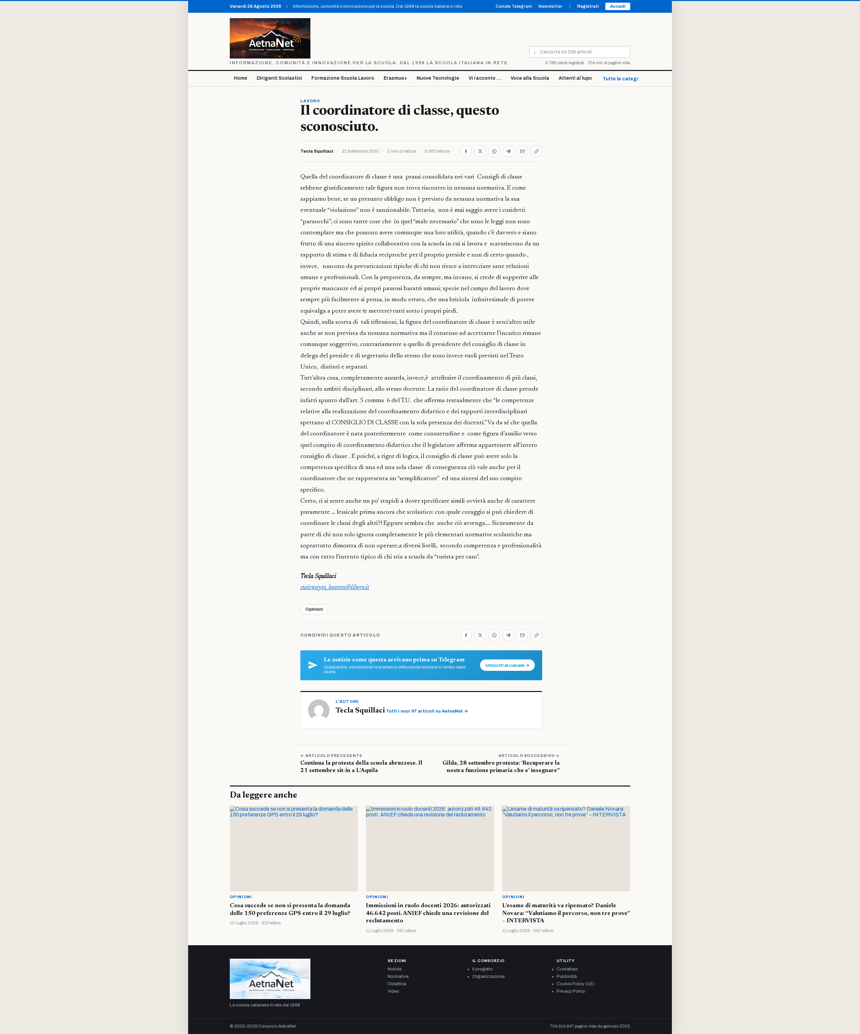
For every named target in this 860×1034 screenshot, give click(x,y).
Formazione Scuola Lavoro (342, 78)
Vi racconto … (485, 78)
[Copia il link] (536, 151)
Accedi (618, 6)
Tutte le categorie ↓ (626, 78)
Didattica (397, 984)
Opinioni (314, 609)
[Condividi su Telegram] (508, 151)
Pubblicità (567, 976)
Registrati (588, 6)
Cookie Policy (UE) (576, 984)
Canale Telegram (514, 6)
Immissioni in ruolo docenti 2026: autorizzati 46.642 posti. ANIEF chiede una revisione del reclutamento (428, 913)
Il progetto (482, 969)
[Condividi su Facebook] (466, 151)
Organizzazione (488, 976)
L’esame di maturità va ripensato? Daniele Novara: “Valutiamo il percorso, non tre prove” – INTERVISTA (566, 913)
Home (240, 78)
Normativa (398, 976)
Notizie (394, 969)
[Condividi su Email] (522, 151)
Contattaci (567, 969)
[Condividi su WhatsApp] (494, 151)
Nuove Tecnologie (438, 78)
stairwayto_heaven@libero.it (334, 587)
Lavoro (310, 101)
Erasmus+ (395, 78)
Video (393, 991)
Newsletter (550, 6)
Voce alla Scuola (530, 78)
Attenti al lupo (575, 78)
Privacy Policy (571, 991)
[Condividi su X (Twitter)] (480, 151)
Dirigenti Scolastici (279, 78)
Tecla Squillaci (316, 151)
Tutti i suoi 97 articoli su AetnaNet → (427, 711)
